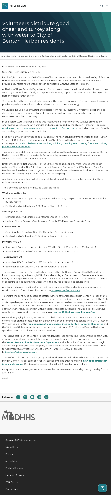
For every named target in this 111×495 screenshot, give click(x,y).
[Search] (101, 6)
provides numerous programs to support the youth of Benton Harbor (40, 128)
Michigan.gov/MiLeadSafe (65, 290)
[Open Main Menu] (107, 6)
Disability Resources (14, 468)
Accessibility (11, 461)
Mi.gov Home (11, 447)
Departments (11, 489)
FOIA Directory (12, 482)
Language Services (14, 475)
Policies (9, 454)
